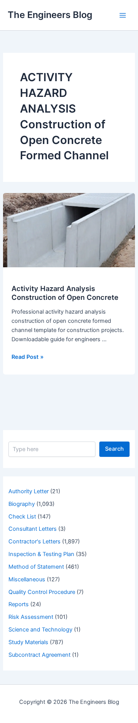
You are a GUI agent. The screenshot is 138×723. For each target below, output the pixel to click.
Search (114, 448)
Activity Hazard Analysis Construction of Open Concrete (65, 293)
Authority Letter (28, 491)
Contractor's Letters (34, 541)
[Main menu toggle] (122, 15)
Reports (18, 604)
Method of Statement (36, 566)
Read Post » (28, 357)
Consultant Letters (32, 528)
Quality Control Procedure (41, 592)
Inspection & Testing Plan (41, 554)
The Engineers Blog (50, 14)
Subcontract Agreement (39, 654)
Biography (21, 504)
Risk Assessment (30, 616)
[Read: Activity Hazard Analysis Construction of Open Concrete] (69, 229)
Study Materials (28, 642)
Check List (22, 516)
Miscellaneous (26, 579)
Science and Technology (40, 629)
